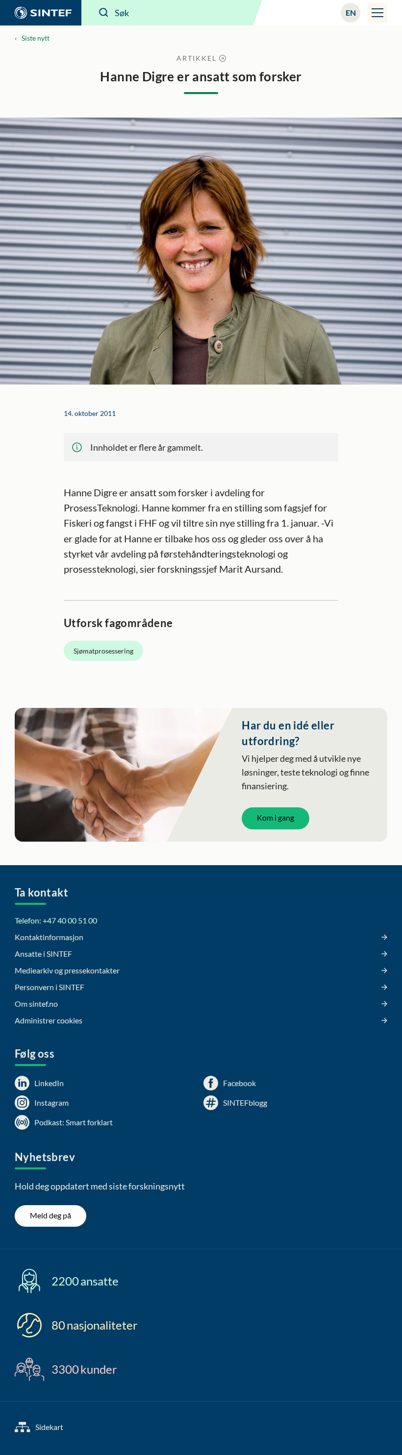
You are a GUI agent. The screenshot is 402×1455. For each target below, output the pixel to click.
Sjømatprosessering (103, 651)
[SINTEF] (40, 12)
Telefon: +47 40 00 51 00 (56, 920)
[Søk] (104, 13)
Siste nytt (36, 38)
